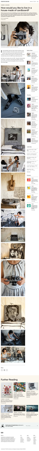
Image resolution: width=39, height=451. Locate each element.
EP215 (32, 186)
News (32, 85)
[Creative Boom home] (5, 1)
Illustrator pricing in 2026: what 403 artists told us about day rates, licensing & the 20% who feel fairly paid (34, 80)
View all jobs (28, 171)
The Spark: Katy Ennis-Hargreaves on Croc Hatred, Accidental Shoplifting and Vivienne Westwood (34, 198)
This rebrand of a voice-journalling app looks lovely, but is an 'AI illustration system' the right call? (34, 133)
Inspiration (33, 53)
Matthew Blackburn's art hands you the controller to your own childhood (34, 141)
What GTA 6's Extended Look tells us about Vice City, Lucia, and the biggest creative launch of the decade (34, 107)
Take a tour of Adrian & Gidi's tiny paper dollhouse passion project (6, 401)
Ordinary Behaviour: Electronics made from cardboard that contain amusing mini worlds (6, 416)
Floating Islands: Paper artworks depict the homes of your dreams (19, 414)
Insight (33, 76)
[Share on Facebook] (7, 370)
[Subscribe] (37, 425)
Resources (33, 68)
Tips (32, 61)
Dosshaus (19, 15)
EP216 (32, 178)
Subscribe (31, 1)
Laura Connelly (6, 18)
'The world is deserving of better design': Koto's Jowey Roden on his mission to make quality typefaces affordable (34, 89)
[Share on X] (2, 370)
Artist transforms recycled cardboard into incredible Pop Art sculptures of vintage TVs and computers (32, 394)
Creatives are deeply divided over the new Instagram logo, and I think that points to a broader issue (34, 116)
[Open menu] (37, 1)
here (6, 62)
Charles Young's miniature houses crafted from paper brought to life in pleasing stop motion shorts (19, 396)
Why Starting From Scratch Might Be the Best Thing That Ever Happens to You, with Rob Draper (34, 189)
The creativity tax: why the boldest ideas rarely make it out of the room (34, 63)
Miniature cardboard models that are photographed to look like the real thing (32, 415)
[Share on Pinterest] (4, 370)
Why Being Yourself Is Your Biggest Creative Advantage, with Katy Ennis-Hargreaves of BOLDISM (34, 207)
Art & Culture (7, 399)
